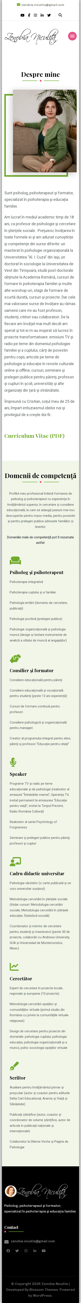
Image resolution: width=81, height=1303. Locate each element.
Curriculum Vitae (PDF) (34, 435)
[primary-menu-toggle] (72, 36)
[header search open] (60, 15)
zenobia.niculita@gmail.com (33, 1241)
